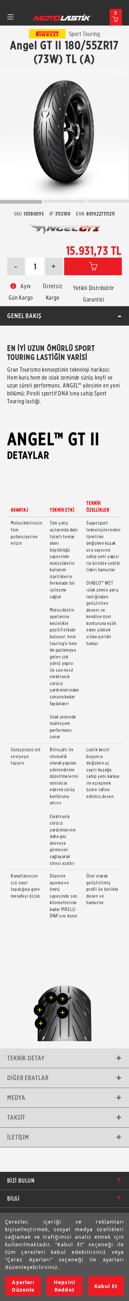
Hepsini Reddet (64, 1286)
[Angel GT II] (64, 133)
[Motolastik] (62, 17)
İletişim (18, 1137)
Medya (16, 1097)
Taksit (16, 1117)
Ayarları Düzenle (23, 1286)
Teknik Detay (26, 1058)
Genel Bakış (24, 315)
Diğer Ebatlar (28, 1078)
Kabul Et (106, 1286)
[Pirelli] (47, 33)
